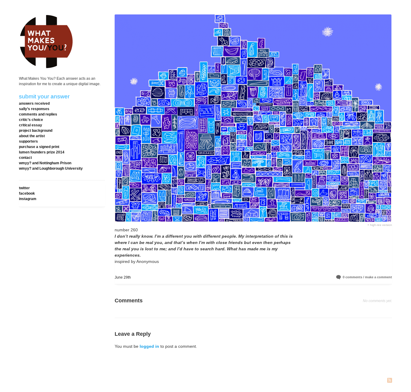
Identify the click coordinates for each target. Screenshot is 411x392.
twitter (24, 188)
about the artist (32, 136)
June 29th (123, 277)
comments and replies (38, 114)
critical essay (30, 125)
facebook (27, 193)
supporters (28, 141)
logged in (149, 346)
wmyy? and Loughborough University (51, 168)
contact (25, 158)
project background (35, 130)
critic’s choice (31, 120)
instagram (27, 199)
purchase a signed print (39, 147)
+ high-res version (379, 225)
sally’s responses (34, 109)
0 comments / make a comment (367, 277)
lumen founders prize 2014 (41, 152)
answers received (34, 103)
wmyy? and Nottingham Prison (45, 163)
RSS (389, 381)
